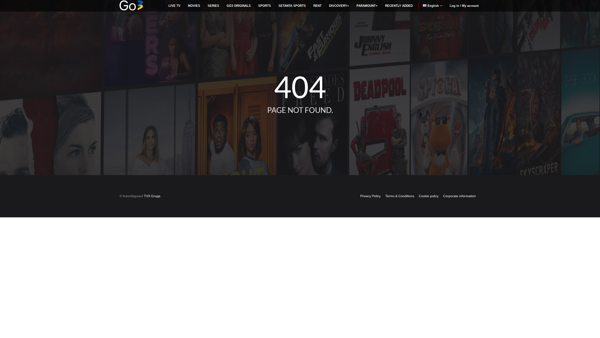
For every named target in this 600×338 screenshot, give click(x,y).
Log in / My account (464, 6)
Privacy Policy (370, 196)
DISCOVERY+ (339, 6)
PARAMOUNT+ (367, 6)
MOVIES (194, 6)
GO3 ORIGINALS (239, 6)
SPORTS (264, 6)
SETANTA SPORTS (292, 6)
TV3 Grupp (152, 196)
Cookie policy (429, 196)
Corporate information (459, 196)
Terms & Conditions (399, 196)
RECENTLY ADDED (399, 6)
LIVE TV (174, 6)
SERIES (213, 6)
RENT (317, 6)
